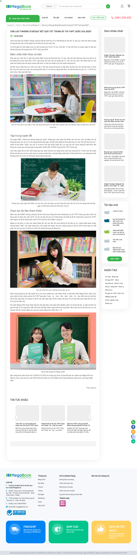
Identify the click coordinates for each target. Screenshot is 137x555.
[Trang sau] (91, 417)
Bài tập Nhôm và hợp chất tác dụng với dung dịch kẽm (119, 222)
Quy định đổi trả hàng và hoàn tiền (70, 494)
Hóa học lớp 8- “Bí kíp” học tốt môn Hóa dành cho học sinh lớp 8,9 (114, 120)
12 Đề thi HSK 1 (118, 211)
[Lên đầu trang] (133, 441)
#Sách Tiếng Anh (111, 287)
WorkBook (41, 498)
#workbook (109, 283)
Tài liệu (56, 18)
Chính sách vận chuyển (67, 491)
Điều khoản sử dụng (66, 487)
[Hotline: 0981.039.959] (133, 422)
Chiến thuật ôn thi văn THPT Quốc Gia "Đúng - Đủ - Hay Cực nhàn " (53, 424)
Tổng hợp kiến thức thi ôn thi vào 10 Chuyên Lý (119, 232)
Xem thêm (114, 259)
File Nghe (68, 18)
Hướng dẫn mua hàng (66, 479)
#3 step (108, 277)
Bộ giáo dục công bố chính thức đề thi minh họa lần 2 (113, 152)
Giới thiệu (41, 483)
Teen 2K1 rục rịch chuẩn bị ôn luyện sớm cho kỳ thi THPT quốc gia (27, 424)
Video (40, 502)
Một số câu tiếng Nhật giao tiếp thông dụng (119, 250)
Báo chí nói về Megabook (31, 25)
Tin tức (18, 25)
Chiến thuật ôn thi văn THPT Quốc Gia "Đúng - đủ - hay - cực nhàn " (52, 429)
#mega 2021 (109, 280)
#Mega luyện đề (110, 297)
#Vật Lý (121, 287)
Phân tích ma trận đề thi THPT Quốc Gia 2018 (114, 88)
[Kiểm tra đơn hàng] (133, 432)
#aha (117, 280)
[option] (27, 419)
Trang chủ (10, 25)
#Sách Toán (118, 283)
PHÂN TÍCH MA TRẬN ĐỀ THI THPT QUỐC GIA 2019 (114, 56)
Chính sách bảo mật (66, 483)
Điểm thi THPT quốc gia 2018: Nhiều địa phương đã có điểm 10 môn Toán (78, 424)
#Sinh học (108, 303)
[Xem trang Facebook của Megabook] (133, 427)
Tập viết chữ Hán (117, 241)
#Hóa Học (108, 290)
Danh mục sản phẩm (20, 19)
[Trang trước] (15, 417)
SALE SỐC (81, 18)
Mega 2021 (42, 479)
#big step (115, 277)
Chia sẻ (45, 18)
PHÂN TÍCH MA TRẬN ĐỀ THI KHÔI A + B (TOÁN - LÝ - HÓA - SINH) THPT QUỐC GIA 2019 (114, 185)
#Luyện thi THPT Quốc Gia (114, 293)
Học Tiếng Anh (98, 18)
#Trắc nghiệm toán (112, 300)
